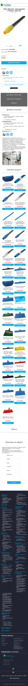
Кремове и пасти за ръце (20, 500)
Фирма (8, 459)
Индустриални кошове (7, 557)
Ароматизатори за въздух (20, 562)
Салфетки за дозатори (22, 504)
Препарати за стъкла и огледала (21, 522)
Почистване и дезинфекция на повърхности (5, 501)
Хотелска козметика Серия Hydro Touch (20, 581)
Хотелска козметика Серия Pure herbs (20, 584)
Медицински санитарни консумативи (21, 503)
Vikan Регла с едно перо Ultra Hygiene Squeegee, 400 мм (19, 380)
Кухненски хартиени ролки (20, 496)
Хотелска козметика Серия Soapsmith (6, 597)
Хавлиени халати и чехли (6, 608)
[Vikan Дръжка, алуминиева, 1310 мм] (8, 197)
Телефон (9, 466)
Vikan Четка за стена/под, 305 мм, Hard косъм (8, 367)
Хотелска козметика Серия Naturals (20, 591)
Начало (3, 640)
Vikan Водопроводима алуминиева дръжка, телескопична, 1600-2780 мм (20, 259)
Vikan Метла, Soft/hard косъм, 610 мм (20, 287)
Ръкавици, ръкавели (21, 547)
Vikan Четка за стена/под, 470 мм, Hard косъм (20, 337)
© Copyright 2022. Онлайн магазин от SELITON (14, 684)
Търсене (4, 645)
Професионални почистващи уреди (20, 537)
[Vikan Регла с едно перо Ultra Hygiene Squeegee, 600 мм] (8, 348)
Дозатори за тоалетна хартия (7, 513)
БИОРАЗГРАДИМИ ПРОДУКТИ (5, 613)
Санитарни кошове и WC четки (7, 519)
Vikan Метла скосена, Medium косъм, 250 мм (8, 417)
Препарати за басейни (22, 534)
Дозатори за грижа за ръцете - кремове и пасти (7, 527)
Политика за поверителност (17, 643)
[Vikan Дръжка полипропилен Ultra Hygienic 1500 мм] (20, 216)
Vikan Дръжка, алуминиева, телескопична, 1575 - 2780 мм (20, 185)
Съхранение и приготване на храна (6, 573)
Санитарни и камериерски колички (20, 540)
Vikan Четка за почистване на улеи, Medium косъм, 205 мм (8, 184)
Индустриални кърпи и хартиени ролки (21, 498)
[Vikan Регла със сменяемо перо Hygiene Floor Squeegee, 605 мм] (8, 268)
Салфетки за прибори (7, 625)
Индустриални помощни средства (6, 553)
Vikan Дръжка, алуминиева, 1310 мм (8, 203)
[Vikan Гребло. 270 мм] (20, 299)
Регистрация (5, 643)
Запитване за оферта (14, 107)
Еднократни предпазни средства (20, 543)
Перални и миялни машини (20, 527)
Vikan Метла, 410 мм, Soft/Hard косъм (8, 380)
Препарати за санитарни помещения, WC (21, 515)
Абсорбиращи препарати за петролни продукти (21, 532)
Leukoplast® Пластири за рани (7, 579)
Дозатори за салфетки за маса (7, 530)
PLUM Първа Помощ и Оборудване (7, 581)
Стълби (4, 561)
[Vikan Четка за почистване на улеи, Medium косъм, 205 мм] (8, 178)
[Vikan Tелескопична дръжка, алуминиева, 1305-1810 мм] (20, 197)
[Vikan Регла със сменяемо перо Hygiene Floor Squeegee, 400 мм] (20, 269)
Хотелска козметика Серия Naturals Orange (7, 601)
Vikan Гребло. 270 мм (20, 303)
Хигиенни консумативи (4, 533)
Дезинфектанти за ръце (6, 540)
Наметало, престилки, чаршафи (21, 552)
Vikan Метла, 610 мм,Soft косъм (20, 366)
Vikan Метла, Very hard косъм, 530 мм (8, 319)
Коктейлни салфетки (7, 622)
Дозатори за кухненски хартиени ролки (7, 522)
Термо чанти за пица (7, 571)
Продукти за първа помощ (6, 576)
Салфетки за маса (6, 621)
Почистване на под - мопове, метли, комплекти (7, 543)
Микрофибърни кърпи (7, 547)
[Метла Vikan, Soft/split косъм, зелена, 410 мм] (8, 391)
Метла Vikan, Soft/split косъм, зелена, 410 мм (8, 396)
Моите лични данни (14, 678)
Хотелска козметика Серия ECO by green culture (20, 586)
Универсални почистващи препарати (21, 511)
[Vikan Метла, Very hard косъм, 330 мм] (20, 315)
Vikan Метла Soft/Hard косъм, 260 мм (20, 397)
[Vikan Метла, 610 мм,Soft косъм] (20, 362)
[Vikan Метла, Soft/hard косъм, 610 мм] (20, 282)
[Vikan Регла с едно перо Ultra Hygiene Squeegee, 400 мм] (20, 376)
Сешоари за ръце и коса (20, 555)
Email (8, 470)
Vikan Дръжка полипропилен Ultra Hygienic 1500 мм (20, 222)
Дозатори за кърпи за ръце (7, 510)
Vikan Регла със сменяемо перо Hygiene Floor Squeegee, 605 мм (8, 272)
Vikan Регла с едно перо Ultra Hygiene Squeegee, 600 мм (8, 352)
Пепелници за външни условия (7, 560)
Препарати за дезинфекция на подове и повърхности (21, 524)
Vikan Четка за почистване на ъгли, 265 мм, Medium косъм (19, 353)
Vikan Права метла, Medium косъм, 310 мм (8, 304)
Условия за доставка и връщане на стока (19, 641)
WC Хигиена (19, 494)
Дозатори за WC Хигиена (6, 517)
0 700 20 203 (6, 662)
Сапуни (4, 538)
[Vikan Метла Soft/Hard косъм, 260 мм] (20, 392)
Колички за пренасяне (7, 558)
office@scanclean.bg (8, 659)
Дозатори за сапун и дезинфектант (7, 515)
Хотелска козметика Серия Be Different (20, 589)
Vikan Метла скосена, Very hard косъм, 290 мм (8, 338)
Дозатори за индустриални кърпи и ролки (6, 524)
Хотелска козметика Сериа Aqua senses (20, 579)
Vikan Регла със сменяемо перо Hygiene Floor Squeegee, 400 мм (20, 272)
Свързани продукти (14, 99)
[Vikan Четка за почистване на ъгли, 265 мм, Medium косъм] (20, 348)
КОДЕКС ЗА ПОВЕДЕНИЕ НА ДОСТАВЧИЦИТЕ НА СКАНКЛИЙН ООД (18, 647)
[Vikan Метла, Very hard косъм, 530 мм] (8, 314)
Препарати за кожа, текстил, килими (20, 529)
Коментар (9, 474)
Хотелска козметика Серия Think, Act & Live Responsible (7, 594)
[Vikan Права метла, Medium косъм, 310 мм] (8, 299)
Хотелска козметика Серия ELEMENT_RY (6, 610)
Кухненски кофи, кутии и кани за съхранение (7, 570)
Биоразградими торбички (6, 616)
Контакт (3, 638)
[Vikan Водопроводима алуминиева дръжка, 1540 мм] (8, 253)
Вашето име (10, 455)
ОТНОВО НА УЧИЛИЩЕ (4, 495)
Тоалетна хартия (6, 536)
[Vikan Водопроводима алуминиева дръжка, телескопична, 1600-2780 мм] (20, 253)
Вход (3, 641)
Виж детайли (8, 189)
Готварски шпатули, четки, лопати (6, 567)
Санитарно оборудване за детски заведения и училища (6, 498)
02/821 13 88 (6, 664)
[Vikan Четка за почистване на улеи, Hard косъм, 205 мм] (8, 283)
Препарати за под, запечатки (20, 513)
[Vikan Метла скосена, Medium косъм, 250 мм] (8, 410)
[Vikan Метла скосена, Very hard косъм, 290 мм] (8, 332)
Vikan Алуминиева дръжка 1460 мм (20, 240)
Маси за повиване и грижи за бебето (6, 628)
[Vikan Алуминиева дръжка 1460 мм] (20, 234)
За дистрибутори (18, 638)
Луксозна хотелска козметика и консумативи (20, 572)
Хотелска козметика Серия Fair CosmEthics (6, 599)
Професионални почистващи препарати (19, 507)
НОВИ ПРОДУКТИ (5, 630)
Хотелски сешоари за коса (21, 559)
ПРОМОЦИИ (4, 504)
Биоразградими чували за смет (7, 618)
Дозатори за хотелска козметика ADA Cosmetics (21, 576)
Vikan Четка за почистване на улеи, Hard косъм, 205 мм (8, 288)
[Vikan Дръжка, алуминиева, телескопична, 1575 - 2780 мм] (20, 179)
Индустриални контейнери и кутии (6, 555)
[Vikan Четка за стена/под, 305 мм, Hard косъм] (8, 362)
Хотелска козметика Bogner (6, 604)
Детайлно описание (14, 95)
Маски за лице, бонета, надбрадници (20, 546)
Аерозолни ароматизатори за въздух (20, 565)
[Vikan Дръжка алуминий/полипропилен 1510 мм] (8, 235)
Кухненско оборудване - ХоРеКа (6, 565)
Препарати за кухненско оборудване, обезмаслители (21, 519)
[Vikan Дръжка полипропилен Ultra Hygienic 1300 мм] (8, 216)
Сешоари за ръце (20, 557)
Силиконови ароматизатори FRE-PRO (20, 568)
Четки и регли (6, 548)
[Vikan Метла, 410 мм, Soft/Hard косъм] (8, 376)
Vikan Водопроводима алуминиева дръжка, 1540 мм (8, 259)
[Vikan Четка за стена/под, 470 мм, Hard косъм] (20, 331)
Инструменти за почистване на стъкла (6, 546)
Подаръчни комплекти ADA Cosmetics (7, 606)
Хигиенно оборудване (4, 508)
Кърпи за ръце (6, 535)
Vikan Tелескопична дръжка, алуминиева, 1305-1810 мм (20, 203)
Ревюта (14, 103)
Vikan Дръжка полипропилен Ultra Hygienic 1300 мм (8, 222)
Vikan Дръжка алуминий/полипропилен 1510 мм (8, 241)
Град (8, 462)
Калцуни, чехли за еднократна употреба (20, 550)
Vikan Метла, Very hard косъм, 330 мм (19, 320)
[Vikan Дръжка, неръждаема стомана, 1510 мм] (14, 25)
